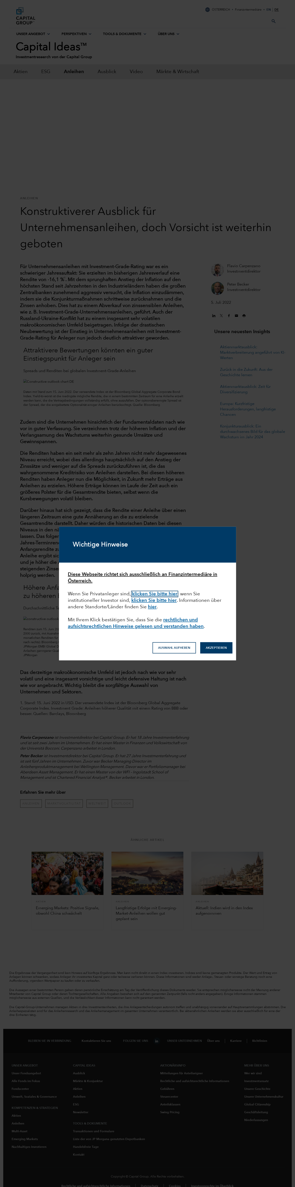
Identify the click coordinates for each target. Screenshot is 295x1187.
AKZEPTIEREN (216, 647)
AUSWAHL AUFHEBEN (174, 647)
